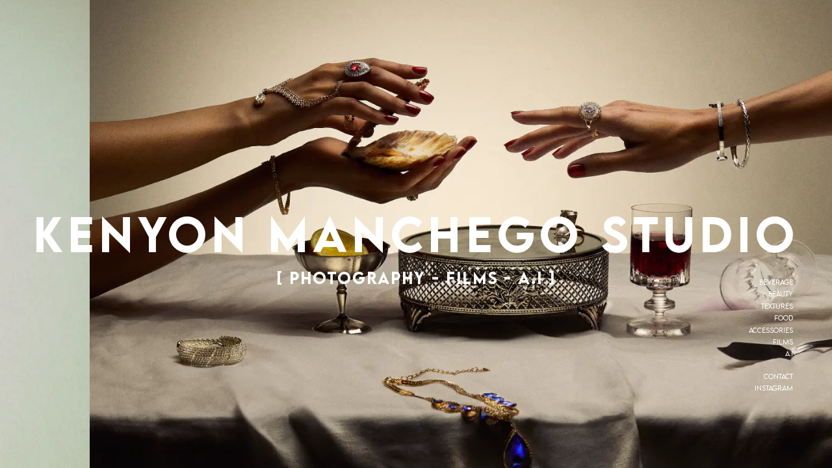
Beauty (780, 294)
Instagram (774, 388)
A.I (789, 354)
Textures (777, 306)
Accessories (771, 330)
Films (783, 342)
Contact (778, 376)
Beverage (776, 282)
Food (783, 318)
